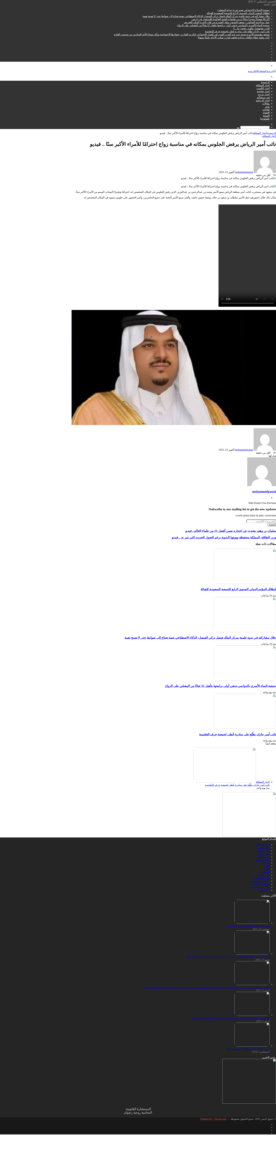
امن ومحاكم (263, 97)
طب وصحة (264, 875)
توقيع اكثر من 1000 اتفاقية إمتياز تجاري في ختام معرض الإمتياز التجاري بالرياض (228, 956)
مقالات (266, 103)
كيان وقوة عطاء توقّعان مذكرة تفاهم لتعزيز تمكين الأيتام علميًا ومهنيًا (234, 37)
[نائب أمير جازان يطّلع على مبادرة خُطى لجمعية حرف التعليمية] (245, 728)
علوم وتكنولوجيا (261, 878)
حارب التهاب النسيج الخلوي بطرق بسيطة (248, 1048)
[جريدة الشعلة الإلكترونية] (262, 71)
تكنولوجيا (265, 118)
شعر (267, 106)
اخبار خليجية (263, 91)
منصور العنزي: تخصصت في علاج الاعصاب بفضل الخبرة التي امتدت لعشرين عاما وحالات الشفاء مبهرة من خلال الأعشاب (206, 987)
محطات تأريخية (261, 884)
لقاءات (266, 109)
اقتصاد (266, 112)
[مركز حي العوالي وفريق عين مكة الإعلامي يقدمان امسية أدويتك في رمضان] (252, 1015)
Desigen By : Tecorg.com (213, 1119)
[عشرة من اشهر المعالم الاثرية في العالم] (252, 923)
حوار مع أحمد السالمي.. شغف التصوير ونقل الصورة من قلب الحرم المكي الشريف (227, 22)
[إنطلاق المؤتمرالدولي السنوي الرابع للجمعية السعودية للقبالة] (245, 583)
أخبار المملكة (263, 85)
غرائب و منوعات (261, 887)
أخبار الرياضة (263, 100)
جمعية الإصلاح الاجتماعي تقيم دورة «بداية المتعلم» (243, 10)
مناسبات (265, 890)
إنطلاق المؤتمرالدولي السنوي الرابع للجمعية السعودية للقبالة (238, 13)
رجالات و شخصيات (260, 881)
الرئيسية (265, 82)
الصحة (266, 115)
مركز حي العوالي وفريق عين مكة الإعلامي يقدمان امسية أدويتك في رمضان (230, 1018)
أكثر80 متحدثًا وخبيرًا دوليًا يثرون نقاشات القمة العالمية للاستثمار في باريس (231, 19)
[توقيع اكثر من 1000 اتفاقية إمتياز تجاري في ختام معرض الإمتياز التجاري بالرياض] (252, 953)
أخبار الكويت (263, 88)
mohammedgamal (244, 172)
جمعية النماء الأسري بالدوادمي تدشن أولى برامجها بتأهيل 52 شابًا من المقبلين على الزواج (223, 25)
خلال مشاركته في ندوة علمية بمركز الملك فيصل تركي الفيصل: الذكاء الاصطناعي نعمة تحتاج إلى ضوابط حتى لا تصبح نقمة (206, 16)
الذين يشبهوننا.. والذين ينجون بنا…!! (251, 28)
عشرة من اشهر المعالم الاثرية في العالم (248, 926)
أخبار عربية (264, 94)
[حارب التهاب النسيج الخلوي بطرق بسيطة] (252, 1045)
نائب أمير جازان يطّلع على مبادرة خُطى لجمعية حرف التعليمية (237, 31)
